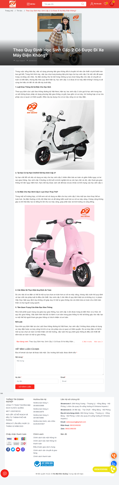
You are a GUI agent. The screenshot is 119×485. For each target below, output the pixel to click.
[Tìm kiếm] (82, 4)
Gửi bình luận (25, 387)
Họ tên (18, 377)
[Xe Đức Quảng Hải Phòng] (15, 4)
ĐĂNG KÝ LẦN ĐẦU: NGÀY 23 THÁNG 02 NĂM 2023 (17, 424)
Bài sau (97, 341)
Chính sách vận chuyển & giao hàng (45, 451)
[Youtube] (18, 449)
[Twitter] (13, 449)
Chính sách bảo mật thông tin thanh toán (44, 442)
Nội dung (19, 357)
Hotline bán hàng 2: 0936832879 (41, 410)
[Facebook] (8, 449)
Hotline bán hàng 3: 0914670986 (41, 416)
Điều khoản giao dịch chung (44, 447)
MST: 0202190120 (13, 411)
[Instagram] (23, 449)
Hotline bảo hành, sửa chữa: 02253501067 (44, 422)
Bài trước (88, 341)
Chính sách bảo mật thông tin (44, 437)
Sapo (81, 474)
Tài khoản (97, 4)
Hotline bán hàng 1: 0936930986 (41, 404)
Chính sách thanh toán (42, 456)
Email (63, 377)
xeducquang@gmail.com (76, 422)
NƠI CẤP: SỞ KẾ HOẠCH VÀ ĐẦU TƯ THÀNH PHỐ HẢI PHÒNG (17, 417)
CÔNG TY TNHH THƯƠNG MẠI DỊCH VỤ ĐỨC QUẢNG (18, 406)
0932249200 (75, 425)
